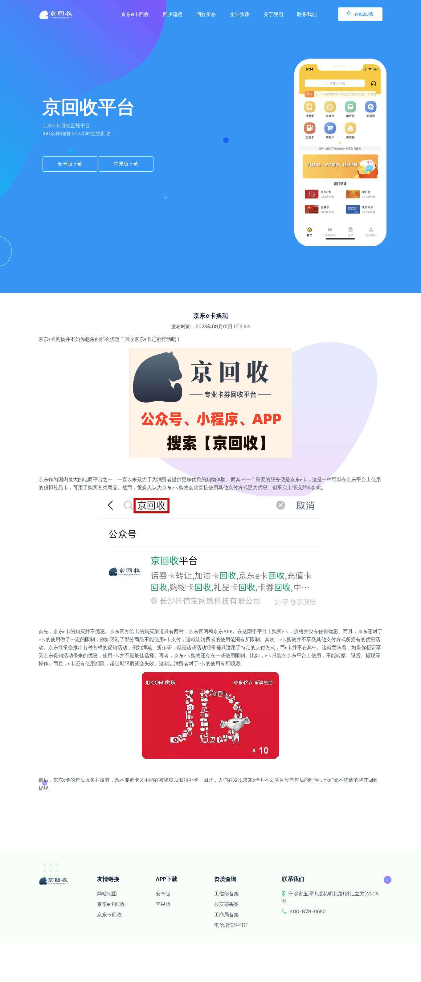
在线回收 (364, 14)
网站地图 (107, 893)
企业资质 (240, 14)
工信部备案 (226, 893)
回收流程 (172, 14)
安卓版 (163, 893)
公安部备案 (226, 904)
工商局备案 (226, 914)
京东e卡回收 (135, 14)
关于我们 (273, 14)
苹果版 (163, 904)
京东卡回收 (109, 914)
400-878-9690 (308, 911)
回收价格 (206, 14)
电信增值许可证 (231, 925)
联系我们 (307, 14)
